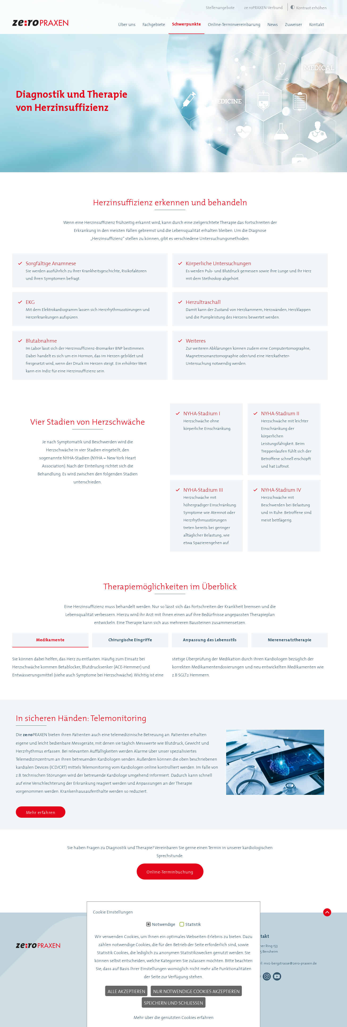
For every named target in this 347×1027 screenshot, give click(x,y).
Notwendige (163, 924)
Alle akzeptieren (126, 991)
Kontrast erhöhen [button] (311, 7)
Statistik (193, 924)
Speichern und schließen (173, 1002)
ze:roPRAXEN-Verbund (263, 7)
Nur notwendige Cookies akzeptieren (196, 991)
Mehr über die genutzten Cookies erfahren (174, 1017)
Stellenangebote (220, 7)
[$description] (40, 24)
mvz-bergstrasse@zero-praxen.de (290, 962)
